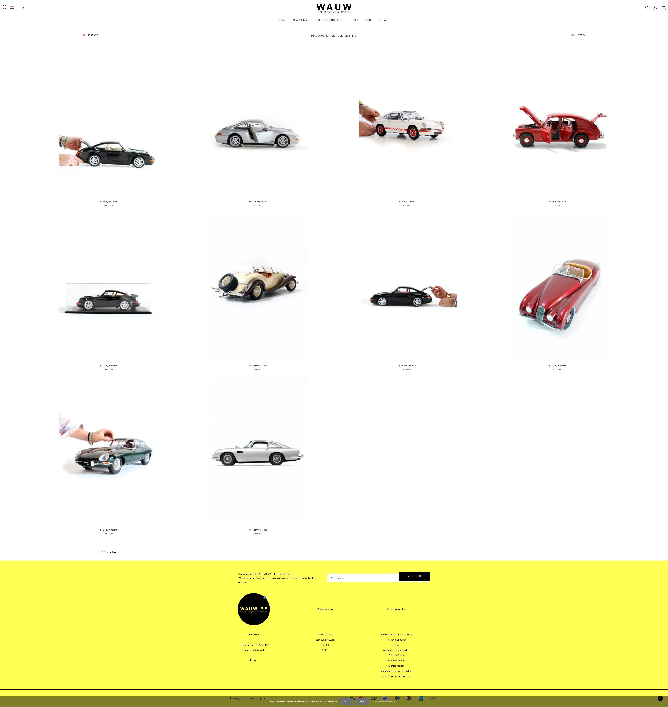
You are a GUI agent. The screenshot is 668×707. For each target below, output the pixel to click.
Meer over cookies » (385, 701)
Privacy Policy (396, 655)
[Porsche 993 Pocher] (108, 122)
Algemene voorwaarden (396, 650)
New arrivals (301, 20)
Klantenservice (396, 665)
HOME (282, 20)
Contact (383, 20)
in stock (580, 35)
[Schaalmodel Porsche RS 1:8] (407, 122)
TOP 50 (354, 20)
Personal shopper (396, 639)
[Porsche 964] (108, 287)
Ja (346, 701)
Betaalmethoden (396, 660)
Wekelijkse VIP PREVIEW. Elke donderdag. (276, 578)
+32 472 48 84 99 (258, 644)
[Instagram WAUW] (255, 660)
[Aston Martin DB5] (258, 451)
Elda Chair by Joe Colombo (396, 676)
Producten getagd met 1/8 (334, 35)
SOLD (368, 20)
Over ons (396, 644)
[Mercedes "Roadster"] (258, 287)
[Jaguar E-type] (108, 451)
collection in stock (328, 20)
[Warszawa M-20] (557, 122)
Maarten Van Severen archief (396, 671)
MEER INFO (108, 205)
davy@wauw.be (257, 650)
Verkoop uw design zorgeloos (396, 634)
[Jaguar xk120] (557, 287)
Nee (362, 701)
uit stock (92, 35)
